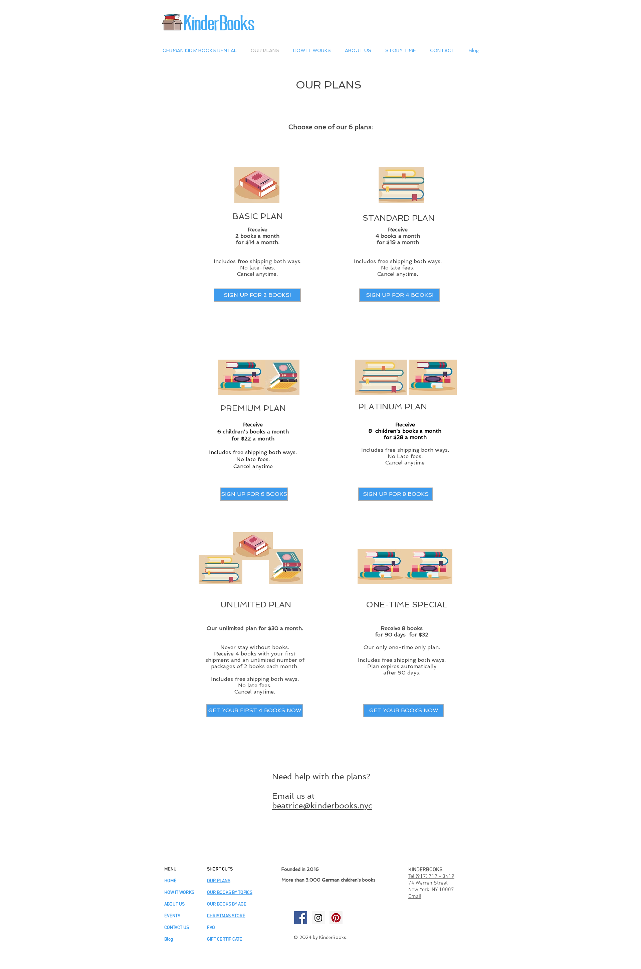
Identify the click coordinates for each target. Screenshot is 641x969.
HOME (170, 881)
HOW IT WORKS (179, 893)
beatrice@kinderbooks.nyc (322, 805)
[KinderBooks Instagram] (318, 917)
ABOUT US (174, 904)
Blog (168, 939)
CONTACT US (176, 928)
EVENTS (172, 916)
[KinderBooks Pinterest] (336, 917)
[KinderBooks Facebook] (300, 917)
